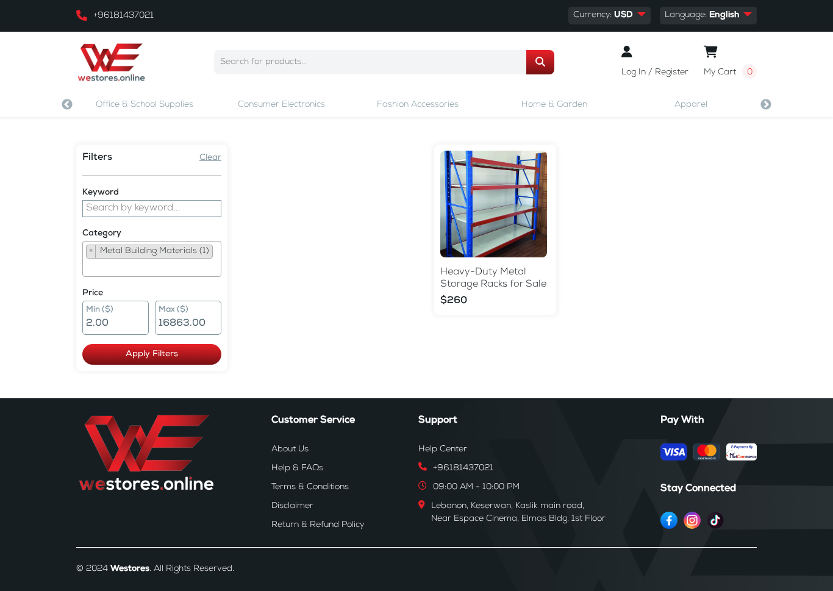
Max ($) (173, 310)
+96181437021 (123, 16)
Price (92, 293)
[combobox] (151, 259)
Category (101, 233)
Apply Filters (152, 354)
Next (766, 105)
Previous (67, 105)
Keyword (100, 192)
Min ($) (99, 310)
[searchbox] (89, 267)
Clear (210, 158)
